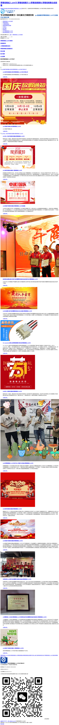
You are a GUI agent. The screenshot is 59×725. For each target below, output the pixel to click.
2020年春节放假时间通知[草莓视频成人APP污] (12, 508)
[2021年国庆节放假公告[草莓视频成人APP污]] (23, 124)
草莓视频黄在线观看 (7, 25)
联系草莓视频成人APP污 (17, 8)
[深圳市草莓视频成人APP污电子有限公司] (7, 13)
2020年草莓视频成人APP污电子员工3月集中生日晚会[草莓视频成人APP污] (18, 463)
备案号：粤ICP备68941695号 (8, 721)
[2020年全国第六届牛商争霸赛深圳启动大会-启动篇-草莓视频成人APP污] (18, 308)
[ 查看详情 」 (5, 76)
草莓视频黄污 (5, 22)
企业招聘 (2, 56)
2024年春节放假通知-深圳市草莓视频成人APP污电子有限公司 (15, 72)
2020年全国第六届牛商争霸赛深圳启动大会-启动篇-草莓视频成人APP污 (17, 311)
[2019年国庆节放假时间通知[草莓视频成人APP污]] (17, 538)
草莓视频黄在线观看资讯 (6, 48)
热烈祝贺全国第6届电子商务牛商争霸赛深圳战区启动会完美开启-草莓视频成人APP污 (20, 279)
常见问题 (2, 51)
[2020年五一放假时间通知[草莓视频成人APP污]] (17, 389)
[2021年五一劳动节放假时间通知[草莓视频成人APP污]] (11, 133)
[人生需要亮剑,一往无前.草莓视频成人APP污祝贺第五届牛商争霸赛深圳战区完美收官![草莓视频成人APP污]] (17, 614)
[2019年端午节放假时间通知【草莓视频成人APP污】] (9, 645)
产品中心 (4, 26)
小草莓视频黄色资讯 (5, 46)
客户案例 (4, 28)
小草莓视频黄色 (6, 24)
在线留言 (6, 8)
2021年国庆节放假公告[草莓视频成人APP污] (12, 126)
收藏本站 (2, 8)
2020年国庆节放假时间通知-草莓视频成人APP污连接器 (14, 205)
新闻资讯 (4, 29)
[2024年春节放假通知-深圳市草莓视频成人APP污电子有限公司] (13, 69)
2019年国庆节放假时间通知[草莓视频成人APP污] (13, 540)
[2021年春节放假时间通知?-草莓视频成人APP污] (17, 168)
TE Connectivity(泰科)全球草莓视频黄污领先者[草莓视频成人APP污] (17, 342)
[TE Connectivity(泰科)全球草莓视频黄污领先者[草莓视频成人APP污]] (18, 340)
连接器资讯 (3, 43)
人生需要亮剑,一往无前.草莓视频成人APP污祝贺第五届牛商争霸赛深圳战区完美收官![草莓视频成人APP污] (24, 617)
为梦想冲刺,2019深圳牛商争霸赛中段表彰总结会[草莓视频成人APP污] (17, 579)
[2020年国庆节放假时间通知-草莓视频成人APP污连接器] (17, 203)
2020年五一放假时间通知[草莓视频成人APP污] (12, 391)
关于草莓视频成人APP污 (48, 655)
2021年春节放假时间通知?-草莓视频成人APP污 (12, 170)
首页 (11, 34)
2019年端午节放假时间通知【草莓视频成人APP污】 (13, 648)
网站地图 (10, 8)
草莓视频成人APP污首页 (8, 21)
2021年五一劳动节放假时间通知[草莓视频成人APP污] (14, 136)
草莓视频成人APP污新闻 (18, 34)
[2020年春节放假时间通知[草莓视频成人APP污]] (17, 506)
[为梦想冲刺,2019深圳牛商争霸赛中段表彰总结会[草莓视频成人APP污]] (17, 576)
